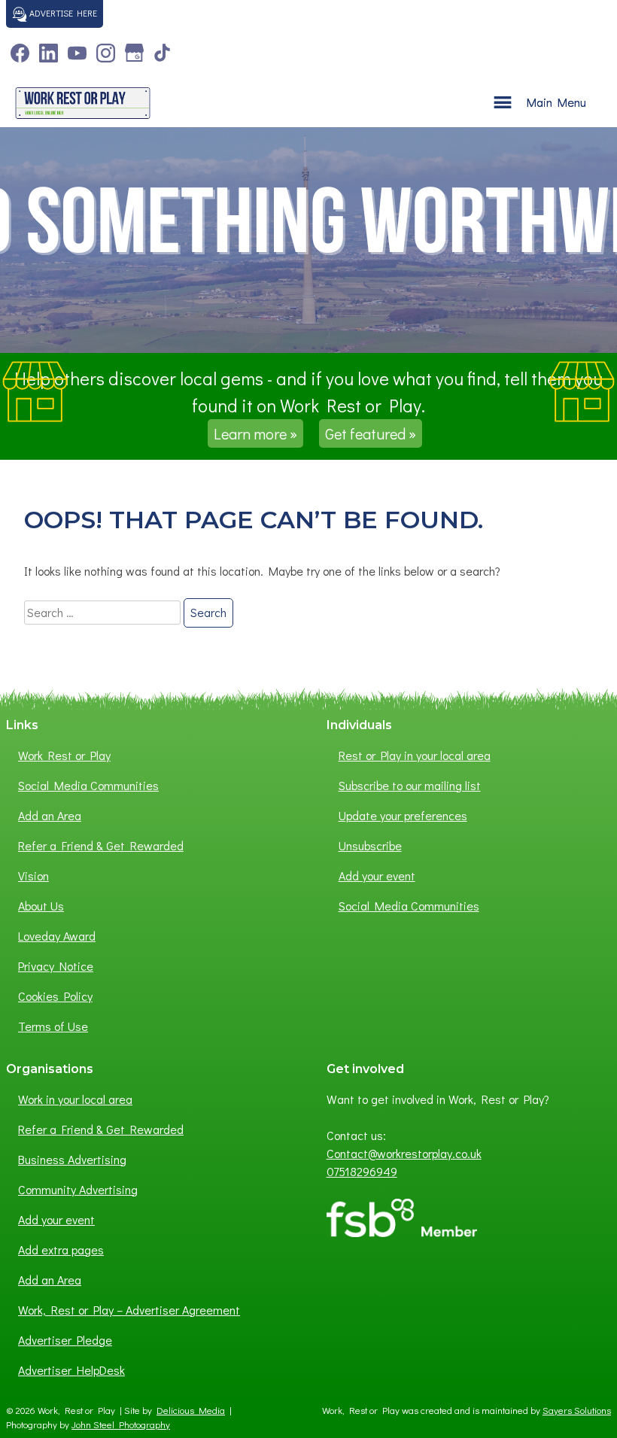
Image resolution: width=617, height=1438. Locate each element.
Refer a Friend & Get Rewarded (101, 845)
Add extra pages (61, 1249)
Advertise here (62, 13)
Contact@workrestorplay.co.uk (404, 1153)
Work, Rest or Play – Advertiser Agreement (129, 1310)
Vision (33, 875)
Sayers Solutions (577, 1410)
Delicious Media (191, 1410)
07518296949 (362, 1171)
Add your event (377, 875)
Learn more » (255, 433)
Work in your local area (75, 1099)
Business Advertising (72, 1159)
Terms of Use (53, 1026)
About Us (41, 906)
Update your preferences (403, 815)
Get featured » (370, 433)
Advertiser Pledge (65, 1340)
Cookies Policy (55, 996)
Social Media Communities (88, 785)
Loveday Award (57, 936)
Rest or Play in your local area (415, 755)
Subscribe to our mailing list (410, 785)
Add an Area (49, 815)
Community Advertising (78, 1189)
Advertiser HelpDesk (71, 1370)
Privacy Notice (55, 966)
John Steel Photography (120, 1424)
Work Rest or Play (64, 755)
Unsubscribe (370, 845)
